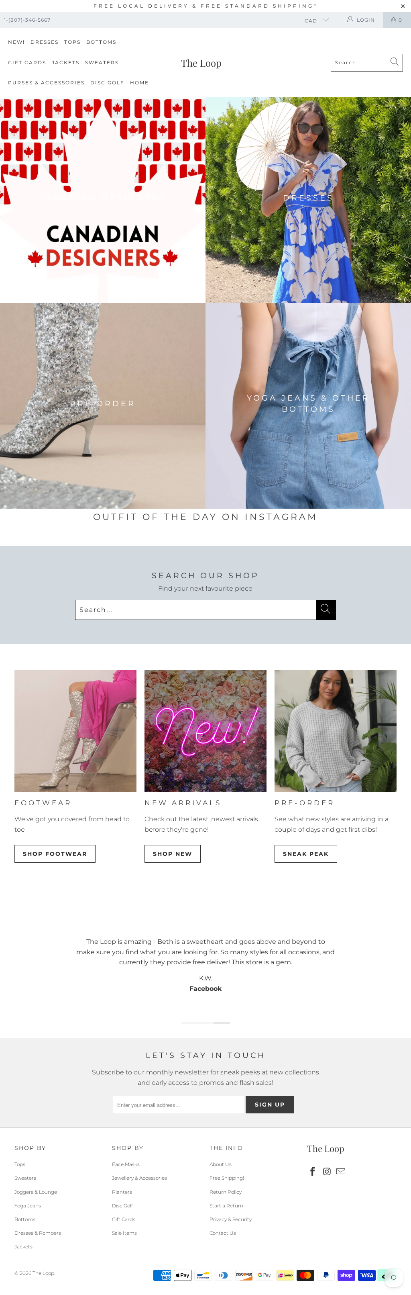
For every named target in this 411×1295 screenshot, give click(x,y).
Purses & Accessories (46, 83)
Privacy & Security (231, 1219)
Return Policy (226, 1192)
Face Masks (126, 1164)
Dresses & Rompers (37, 1233)
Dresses (45, 42)
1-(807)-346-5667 (27, 20)
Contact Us (223, 1233)
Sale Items (124, 1233)
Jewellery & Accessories (139, 1178)
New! (16, 42)
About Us (221, 1164)
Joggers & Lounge (35, 1192)
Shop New (172, 853)
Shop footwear (55, 853)
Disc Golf (107, 83)
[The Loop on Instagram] (327, 1172)
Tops (72, 42)
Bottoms (101, 42)
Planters (122, 1192)
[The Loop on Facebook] (313, 1172)
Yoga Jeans (27, 1206)
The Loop (43, 1273)
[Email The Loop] (341, 1172)
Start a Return (226, 1206)
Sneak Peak (306, 853)
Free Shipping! (227, 1178)
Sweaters (102, 62)
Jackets (65, 62)
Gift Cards (27, 62)
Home (139, 83)
